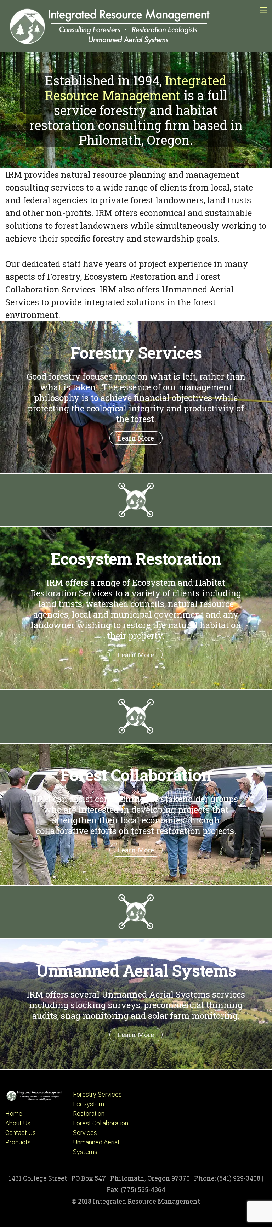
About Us (17, 1123)
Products (18, 1142)
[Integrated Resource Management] (111, 43)
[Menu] (263, 10)
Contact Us (20, 1132)
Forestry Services (97, 1094)
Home (13, 1113)
